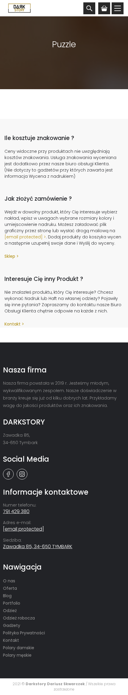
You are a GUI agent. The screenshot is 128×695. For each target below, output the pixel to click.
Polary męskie (17, 655)
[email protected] (23, 237)
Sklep (9, 256)
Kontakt (12, 324)
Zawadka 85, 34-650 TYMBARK (37, 546)
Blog (7, 596)
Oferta (10, 588)
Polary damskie (18, 648)
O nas (9, 581)
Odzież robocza (19, 618)
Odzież (10, 611)
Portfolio (11, 603)
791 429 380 (16, 511)
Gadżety (11, 625)
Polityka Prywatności (24, 633)
